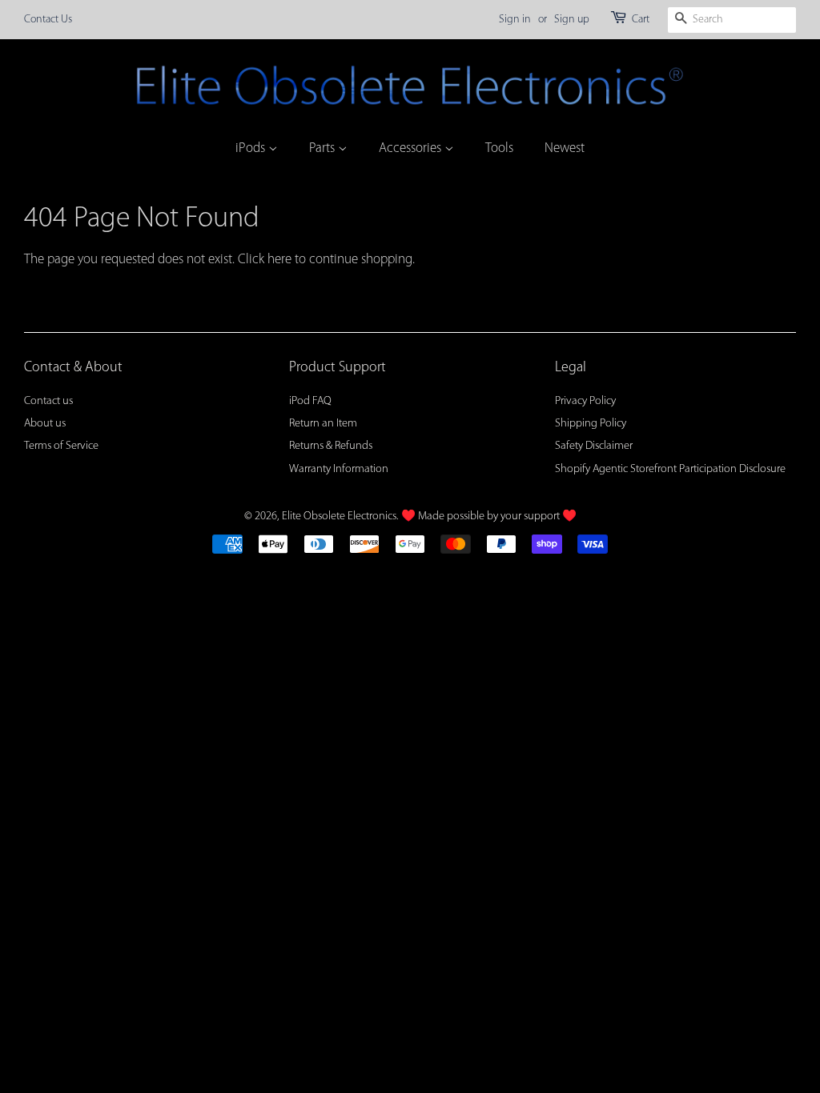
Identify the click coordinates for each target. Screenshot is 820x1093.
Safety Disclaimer (594, 446)
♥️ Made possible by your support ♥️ (489, 516)
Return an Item (323, 424)
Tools (499, 148)
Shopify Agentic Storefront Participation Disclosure (670, 469)
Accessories (411, 148)
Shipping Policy (590, 424)
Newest (565, 148)
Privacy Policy (585, 401)
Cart (640, 20)
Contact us (48, 401)
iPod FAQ (310, 401)
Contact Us (48, 20)
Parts (323, 148)
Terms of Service (61, 446)
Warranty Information (338, 469)
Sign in (515, 20)
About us (45, 424)
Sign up (571, 20)
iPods (251, 148)
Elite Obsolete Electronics (339, 516)
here (279, 259)
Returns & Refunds (330, 446)
